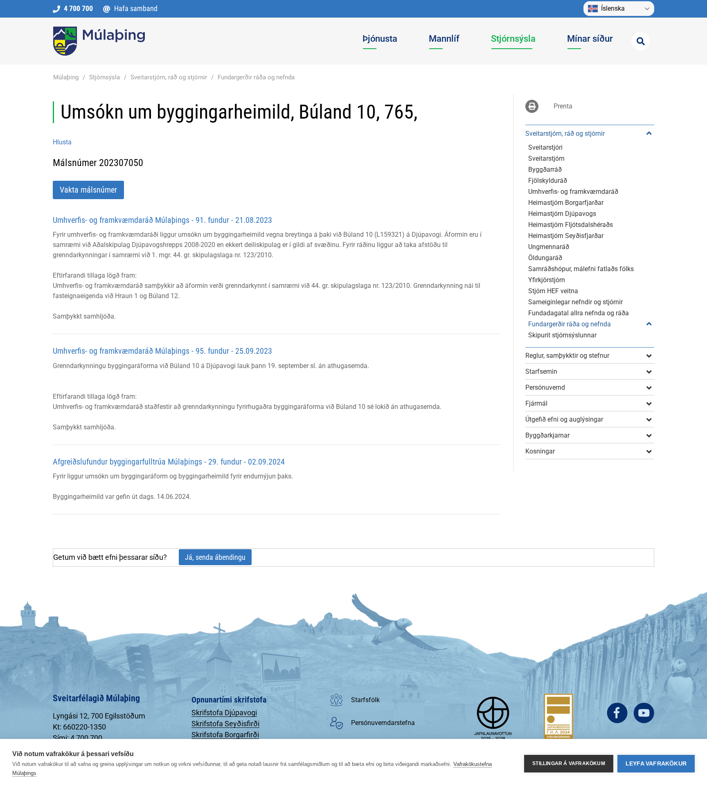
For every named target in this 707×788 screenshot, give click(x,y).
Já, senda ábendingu (215, 557)
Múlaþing (66, 77)
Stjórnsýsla (104, 77)
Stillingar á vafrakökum (568, 763)
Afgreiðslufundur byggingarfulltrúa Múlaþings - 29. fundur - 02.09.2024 (169, 462)
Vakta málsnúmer (88, 190)
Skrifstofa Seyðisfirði (225, 723)
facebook (617, 713)
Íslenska (613, 8)
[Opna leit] (640, 41)
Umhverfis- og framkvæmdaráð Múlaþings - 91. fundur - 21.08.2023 (162, 220)
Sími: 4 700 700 (77, 738)
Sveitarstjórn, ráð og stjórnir (169, 77)
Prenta (563, 106)
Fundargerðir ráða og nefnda (256, 77)
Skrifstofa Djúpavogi (224, 712)
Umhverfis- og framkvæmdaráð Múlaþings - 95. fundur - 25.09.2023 (162, 351)
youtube (643, 713)
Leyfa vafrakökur (656, 764)
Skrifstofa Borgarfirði (225, 734)
